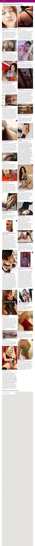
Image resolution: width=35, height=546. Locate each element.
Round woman (21, 89)
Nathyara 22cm (21, 61)
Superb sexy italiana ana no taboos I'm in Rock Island (24, 303)
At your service (21, 360)
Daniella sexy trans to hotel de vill (25, 267)
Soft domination (21, 216)
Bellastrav (4, 339)
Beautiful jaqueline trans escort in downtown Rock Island (9, 82)
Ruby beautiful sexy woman (8, 181)
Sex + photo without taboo (24, 114)
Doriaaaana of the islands (23, 331)
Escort (3, 161)
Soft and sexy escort (6, 211)
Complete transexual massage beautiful (24, 140)
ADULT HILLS (4, 1)
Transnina (4, 370)
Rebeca (3, 52)
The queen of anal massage (8, 273)
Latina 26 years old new (7, 141)
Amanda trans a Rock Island (24, 190)
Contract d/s (5, 106)
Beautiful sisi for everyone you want (24, 28)
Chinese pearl (5, 28)
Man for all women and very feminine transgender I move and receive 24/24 (9, 233)
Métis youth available (22, 243)
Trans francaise (5, 315)
